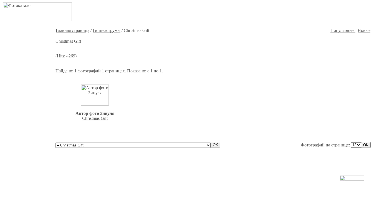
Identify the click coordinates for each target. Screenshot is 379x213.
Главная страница (72, 30)
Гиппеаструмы (106, 30)
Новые (364, 30)
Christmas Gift (95, 118)
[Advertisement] (283, 12)
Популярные (342, 30)
